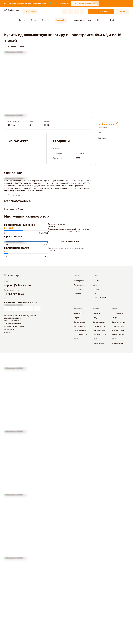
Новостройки (61, 20)
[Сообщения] (76, 11)
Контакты (102, 138)
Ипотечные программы (82, 20)
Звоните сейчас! (14, 195)
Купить (21, 20)
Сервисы (95, 276)
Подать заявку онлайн (70, 241)
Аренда (114, 308)
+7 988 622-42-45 (60, 3)
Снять (33, 20)
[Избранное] (64, 11)
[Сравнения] (70, 11)
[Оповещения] (82, 11)
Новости (100, 20)
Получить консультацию (85, 3)
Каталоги (76, 276)
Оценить (45, 20)
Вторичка (96, 308)
